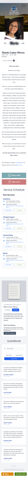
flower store (19, 165)
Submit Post (14, 358)
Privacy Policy (10, 470)
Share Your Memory (10, 333)
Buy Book (15, 310)
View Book (7, 310)
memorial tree (20, 162)
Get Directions (8, 210)
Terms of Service (18, 470)
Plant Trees (19, 210)
